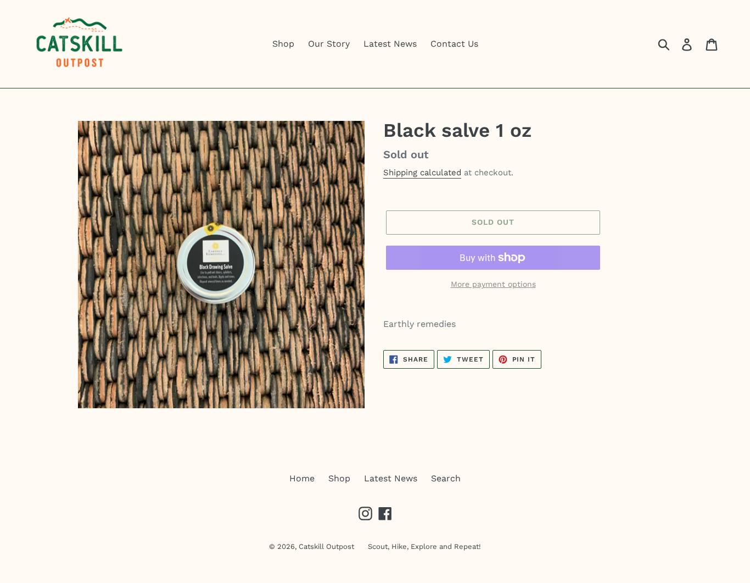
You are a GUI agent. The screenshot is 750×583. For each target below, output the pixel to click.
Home (302, 478)
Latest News (390, 478)
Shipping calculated (422, 172)
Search (446, 478)
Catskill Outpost (326, 546)
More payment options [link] (493, 284)
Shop (339, 478)
